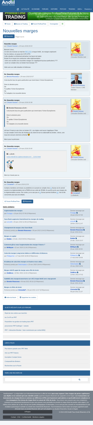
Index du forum (11, 297)
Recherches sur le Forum (13, 366)
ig (51, 188)
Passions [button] (88, 9)
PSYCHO (63, 9)
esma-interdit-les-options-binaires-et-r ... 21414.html (24, 157)
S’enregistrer (54, 24)
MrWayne (10, 247)
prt (57, 192)
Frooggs (9, 213)
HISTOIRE (54, 9)
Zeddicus (10, 273)
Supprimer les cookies (28, 297)
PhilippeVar (11, 256)
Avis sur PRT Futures (12, 353)
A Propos (28, 412)
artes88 (9, 222)
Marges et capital (10, 236)
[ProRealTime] (46, 15)
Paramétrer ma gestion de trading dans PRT (19, 322)
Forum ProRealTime (39, 24)
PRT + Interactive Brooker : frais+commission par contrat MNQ (25, 330)
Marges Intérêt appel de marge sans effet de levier (21, 270)
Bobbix (9, 239)
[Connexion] (62, 24)
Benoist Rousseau (24, 230)
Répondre (9, 36)
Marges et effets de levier (13, 287)
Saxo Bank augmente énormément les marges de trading (24, 219)
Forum (8, 24)
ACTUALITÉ (25, 9)
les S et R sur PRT (11, 317)
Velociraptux (22, 264)
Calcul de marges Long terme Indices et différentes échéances (25, 253)
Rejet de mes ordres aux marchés (16, 313)
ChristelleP (22, 290)
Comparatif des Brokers (12, 361)
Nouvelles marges (20, 30)
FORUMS (45, 9)
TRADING (72, 9)
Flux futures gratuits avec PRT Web (16, 349)
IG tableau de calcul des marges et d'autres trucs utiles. (23, 262)
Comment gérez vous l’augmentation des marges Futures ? (24, 245)
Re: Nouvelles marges (12, 74)
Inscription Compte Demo (13, 357)
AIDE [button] (79, 9)
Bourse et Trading (22, 24)
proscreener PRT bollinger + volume (17, 326)
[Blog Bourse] (8, 3)
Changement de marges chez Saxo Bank (18, 228)
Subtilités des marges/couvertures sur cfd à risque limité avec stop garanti (30, 279)
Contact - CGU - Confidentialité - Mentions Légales (27, 417)
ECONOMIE (36, 9)
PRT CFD (28, 52)
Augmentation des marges (13, 211)
